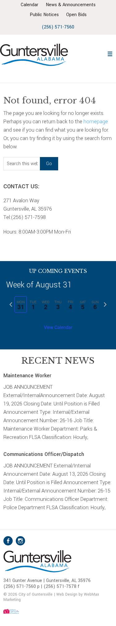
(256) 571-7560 (58, 27)
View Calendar (58, 327)
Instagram (20, 540)
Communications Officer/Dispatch (43, 454)
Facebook (8, 540)
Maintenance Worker (27, 375)
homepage (96, 121)
